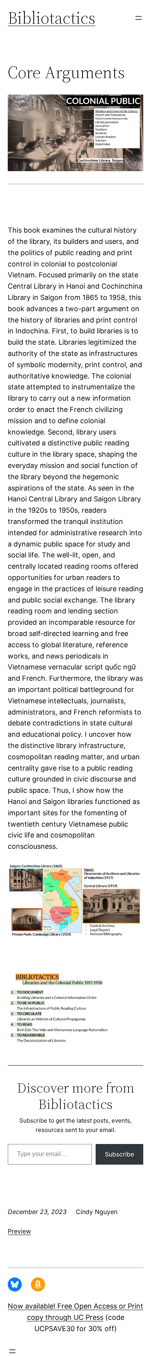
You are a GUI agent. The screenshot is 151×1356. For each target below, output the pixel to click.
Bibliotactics (51, 18)
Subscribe (119, 1154)
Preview (19, 1231)
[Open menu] (138, 18)
